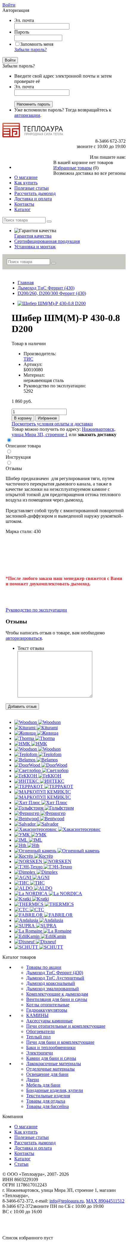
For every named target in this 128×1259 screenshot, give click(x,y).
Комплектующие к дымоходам (57, 993)
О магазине (26, 1126)
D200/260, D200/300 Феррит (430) (52, 293)
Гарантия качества (32, 235)
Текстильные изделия (48, 1095)
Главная (26, 282)
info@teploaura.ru (66, 1200)
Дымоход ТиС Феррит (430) (46, 287)
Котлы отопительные (47, 1004)
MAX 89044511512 (105, 1200)
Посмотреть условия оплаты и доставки (52, 423)
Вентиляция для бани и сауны (56, 999)
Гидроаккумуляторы (46, 1010)
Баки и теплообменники (51, 1047)
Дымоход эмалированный (52, 988)
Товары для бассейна (47, 1106)
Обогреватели (40, 1031)
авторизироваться (24, 638)
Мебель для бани (43, 1084)
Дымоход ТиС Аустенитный (55, 977)
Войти (8, 4)
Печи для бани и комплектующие (60, 1042)
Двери (32, 1079)
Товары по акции (43, 967)
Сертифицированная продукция (47, 241)
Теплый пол (38, 1036)
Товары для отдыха (45, 1101)
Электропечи (39, 1052)
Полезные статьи (31, 1137)
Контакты (24, 1153)
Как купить (26, 1131)
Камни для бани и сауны (51, 1058)
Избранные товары (72, 167)
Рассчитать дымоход (35, 1142)
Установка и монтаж (35, 246)
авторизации (27, 115)
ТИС (28, 358)
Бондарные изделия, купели (54, 1090)
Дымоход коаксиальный (50, 983)
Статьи (21, 1164)
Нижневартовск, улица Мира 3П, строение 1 (63, 432)
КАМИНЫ (37, 1015)
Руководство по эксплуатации (36, 609)
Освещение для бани (47, 1074)
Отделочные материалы (50, 1068)
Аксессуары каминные (49, 1020)
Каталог (22, 1158)
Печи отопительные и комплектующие (65, 1026)
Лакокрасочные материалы (53, 1063)
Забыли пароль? (30, 49)
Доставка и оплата (33, 1147)
